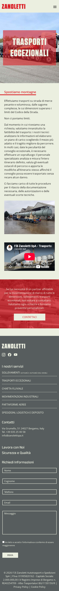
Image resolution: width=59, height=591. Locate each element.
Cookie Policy (38, 586)
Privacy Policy (21, 586)
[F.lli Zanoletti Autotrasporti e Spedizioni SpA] (13, 6)
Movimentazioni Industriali (20, 396)
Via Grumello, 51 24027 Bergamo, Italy (23, 428)
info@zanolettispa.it (12, 435)
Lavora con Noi (13, 448)
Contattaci (29, 317)
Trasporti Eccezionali (16, 380)
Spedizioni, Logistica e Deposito (23, 412)
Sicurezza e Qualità (16, 453)
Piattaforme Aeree (14, 404)
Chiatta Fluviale (12, 388)
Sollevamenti (24, 372)
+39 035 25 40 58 (15, 431)
